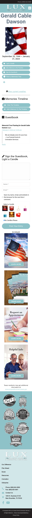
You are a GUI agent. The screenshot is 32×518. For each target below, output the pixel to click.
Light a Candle (10, 63)
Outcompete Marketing (22, 512)
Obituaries (5, 483)
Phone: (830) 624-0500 (24, 2)
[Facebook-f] (3, 502)
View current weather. (17, 91)
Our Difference (6, 464)
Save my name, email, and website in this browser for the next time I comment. (16, 197)
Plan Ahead (5, 468)
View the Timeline (13, 105)
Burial (3, 472)
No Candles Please (11, 220)
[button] (29, 8)
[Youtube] (8, 502)
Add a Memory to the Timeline (14, 68)
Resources (5, 475)
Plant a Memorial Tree (13, 76)
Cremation (5, 479)
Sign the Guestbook (11, 72)
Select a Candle (8, 204)
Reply (4, 144)
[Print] (4, 82)
